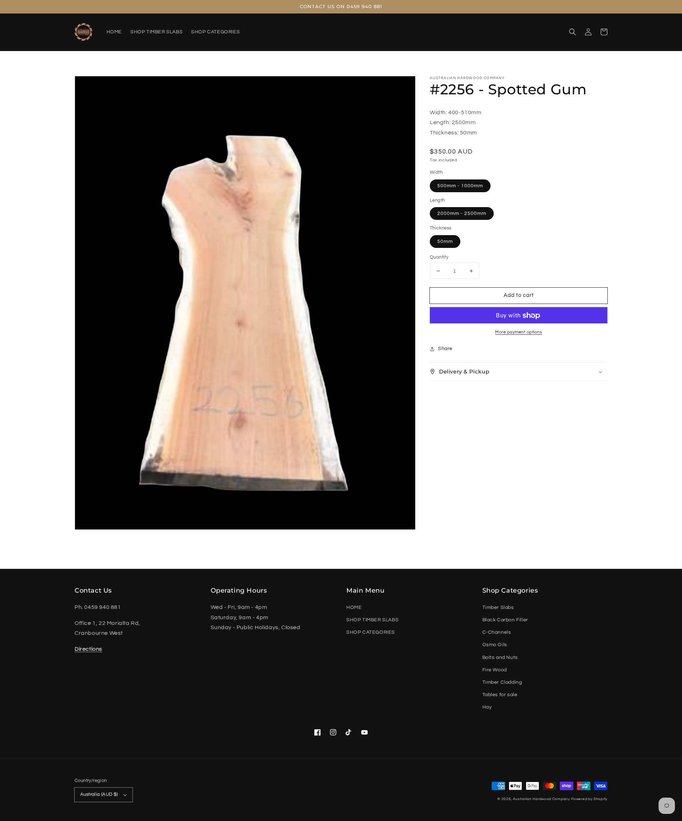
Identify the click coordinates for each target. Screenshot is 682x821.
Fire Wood (494, 669)
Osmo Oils (494, 644)
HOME (354, 607)
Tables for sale (500, 694)
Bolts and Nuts (500, 657)
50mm (445, 241)
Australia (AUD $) (99, 794)
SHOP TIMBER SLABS (372, 619)
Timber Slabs (498, 607)
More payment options (518, 332)
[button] (572, 32)
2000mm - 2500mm (461, 213)
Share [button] (445, 348)
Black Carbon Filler (505, 619)
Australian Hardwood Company (541, 799)
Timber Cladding (502, 682)
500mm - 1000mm (460, 185)
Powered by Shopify (589, 799)
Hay (487, 707)
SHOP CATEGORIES (370, 632)
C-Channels (496, 632)
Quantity (439, 257)
